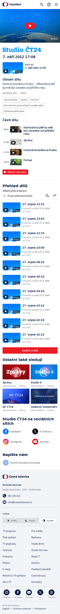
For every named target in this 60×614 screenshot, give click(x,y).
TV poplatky (9, 543)
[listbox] (30, 520)
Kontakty (36, 581)
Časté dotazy (38, 575)
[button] (30, 26)
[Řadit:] (54, 195)
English (6, 608)
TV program (9, 531)
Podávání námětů (41, 569)
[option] (12, 520)
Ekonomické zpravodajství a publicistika (23, 105)
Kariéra (35, 562)
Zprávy (24, 99)
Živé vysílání (9, 537)
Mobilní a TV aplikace (14, 575)
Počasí (6, 562)
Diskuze (35, 99)
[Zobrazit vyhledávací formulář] (41, 4)
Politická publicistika (14, 111)
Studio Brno (37, 543)
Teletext (7, 550)
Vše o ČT (7, 581)
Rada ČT (35, 556)
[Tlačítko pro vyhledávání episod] (47, 196)
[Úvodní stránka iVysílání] (12, 4)
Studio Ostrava (39, 550)
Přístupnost (40, 608)
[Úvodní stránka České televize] (16, 477)
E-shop (6, 569)
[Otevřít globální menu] (56, 4)
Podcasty (8, 556)
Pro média (37, 531)
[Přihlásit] (49, 4)
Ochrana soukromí (22, 608)
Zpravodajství (11, 99)
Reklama (36, 537)
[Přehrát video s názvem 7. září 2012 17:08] (30, 26)
